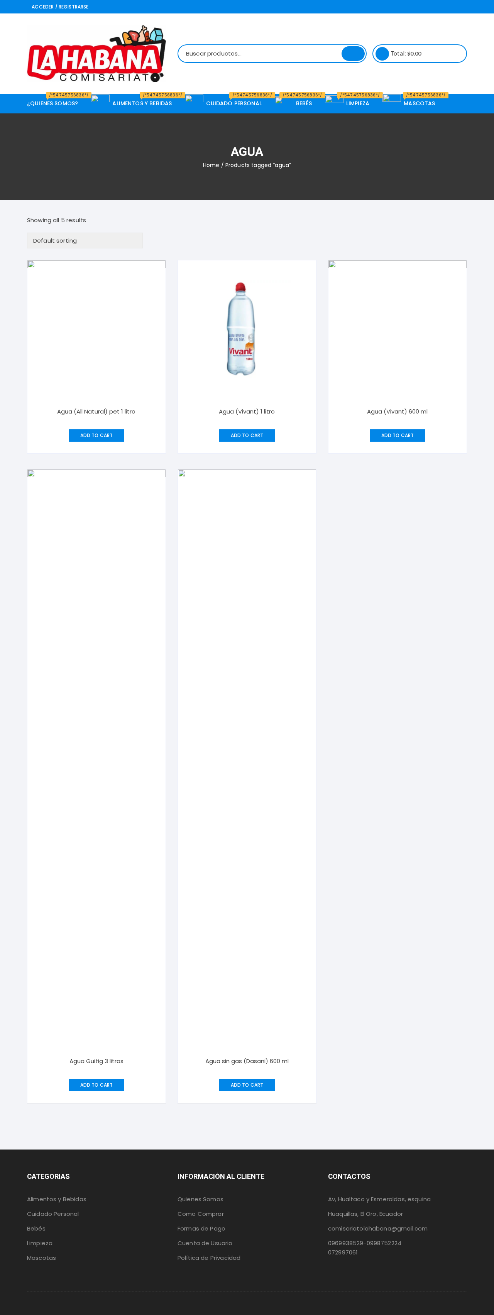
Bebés (36, 1228)
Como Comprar (201, 1214)
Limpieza (39, 1243)
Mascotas (41, 1258)
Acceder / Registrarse (59, 6)
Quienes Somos (200, 1199)
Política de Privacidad (209, 1258)
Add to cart (96, 435)
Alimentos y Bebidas (56, 1199)
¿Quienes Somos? (55, 100)
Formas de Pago (201, 1228)
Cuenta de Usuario (205, 1243)
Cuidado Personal (53, 1214)
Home (211, 165)
